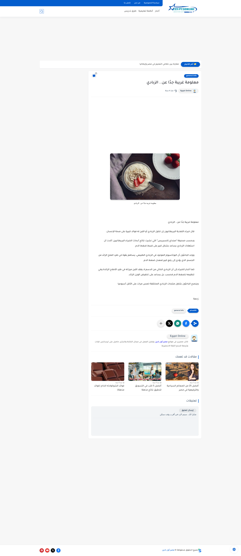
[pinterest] (42, 550)
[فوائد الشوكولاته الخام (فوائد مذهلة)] (107, 371)
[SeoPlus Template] (199, 550)
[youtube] (47, 550)
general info (191, 76)
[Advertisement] (120, 38)
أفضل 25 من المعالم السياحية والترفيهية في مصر (183, 388)
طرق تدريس (130, 11)
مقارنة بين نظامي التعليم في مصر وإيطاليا (159, 64)
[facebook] (58, 550)
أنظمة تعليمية (145, 11)
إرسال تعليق (188, 410)
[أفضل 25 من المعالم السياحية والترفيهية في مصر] (182, 371)
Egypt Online (185, 91)
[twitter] (53, 550)
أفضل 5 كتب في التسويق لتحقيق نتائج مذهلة (148, 388)
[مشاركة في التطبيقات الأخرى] (160, 323)
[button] (186, 323)
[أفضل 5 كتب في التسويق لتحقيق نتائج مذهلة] (145, 371)
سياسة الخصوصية (151, 3)
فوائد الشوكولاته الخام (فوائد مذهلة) (109, 388)
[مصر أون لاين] (182, 8)
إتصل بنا (127, 3)
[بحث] (42, 11)
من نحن (137, 3)
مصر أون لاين (161, 342)
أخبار (157, 11)
